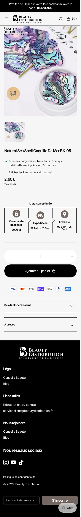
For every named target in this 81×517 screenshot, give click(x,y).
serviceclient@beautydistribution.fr (28, 410)
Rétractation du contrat (19, 404)
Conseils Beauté (14, 377)
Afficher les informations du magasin (31, 172)
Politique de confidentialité (19, 476)
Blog (6, 383)
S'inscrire (57, 500)
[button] (6, 19)
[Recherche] (57, 19)
